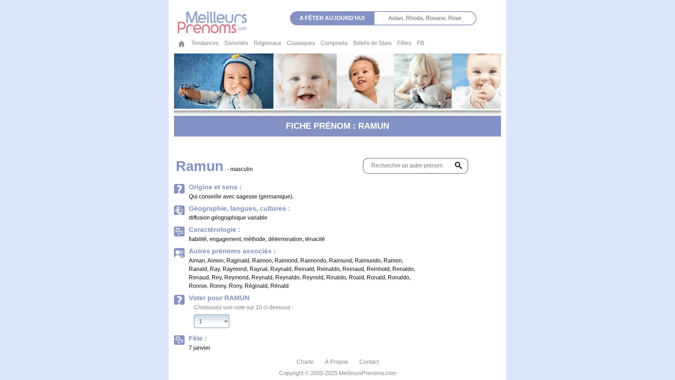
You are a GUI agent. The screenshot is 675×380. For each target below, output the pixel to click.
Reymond (236, 277)
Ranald (198, 269)
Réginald (256, 286)
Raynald (280, 269)
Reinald (304, 269)
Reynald (261, 277)
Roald (356, 277)
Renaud (199, 277)
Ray (215, 269)
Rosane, (437, 18)
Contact (369, 362)
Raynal (259, 269)
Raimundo (368, 261)
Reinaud (353, 269)
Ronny (218, 286)
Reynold (312, 277)
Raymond (235, 269)
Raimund (340, 261)
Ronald (376, 277)
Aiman (197, 261)
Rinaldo (336, 277)
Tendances (205, 43)
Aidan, (397, 18)
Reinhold (378, 269)
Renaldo (403, 269)
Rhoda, (416, 18)
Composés (334, 43)
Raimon (262, 261)
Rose (455, 18)
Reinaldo (328, 269)
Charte (305, 362)
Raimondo (313, 261)
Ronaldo (398, 277)
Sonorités (236, 43)
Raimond (286, 261)
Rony (235, 286)
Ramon (393, 261)
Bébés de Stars (372, 43)
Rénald (279, 286)
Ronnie (198, 286)
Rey (216, 277)
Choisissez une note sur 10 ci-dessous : (243, 307)
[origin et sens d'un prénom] (458, 165)
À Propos (336, 362)
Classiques (301, 43)
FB (420, 43)
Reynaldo (287, 277)
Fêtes (404, 43)
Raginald (237, 261)
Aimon (215, 261)
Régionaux (267, 43)
